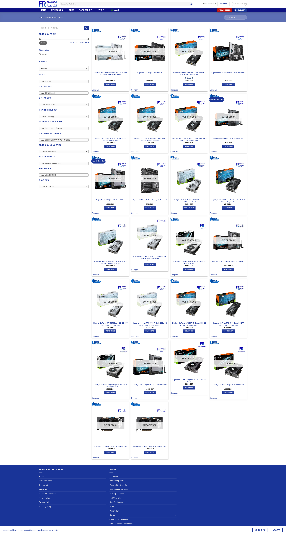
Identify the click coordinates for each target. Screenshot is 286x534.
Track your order (45, 481)
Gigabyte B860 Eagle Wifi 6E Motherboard (228, 138)
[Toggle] (175, 515)
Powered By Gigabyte (118, 485)
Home (43, 10)
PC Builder (113, 476)
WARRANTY (44, 489)
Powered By (85, 10)
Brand (111, 507)
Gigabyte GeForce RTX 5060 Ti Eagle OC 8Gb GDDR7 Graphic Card (228, 201)
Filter (43, 43)
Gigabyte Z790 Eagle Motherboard (149, 73)
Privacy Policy (44, 502)
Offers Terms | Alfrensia (118, 519)
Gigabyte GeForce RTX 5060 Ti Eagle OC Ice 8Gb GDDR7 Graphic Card (110, 262)
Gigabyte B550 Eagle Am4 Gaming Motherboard (150, 200)
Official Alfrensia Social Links (120, 524)
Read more (110, 84)
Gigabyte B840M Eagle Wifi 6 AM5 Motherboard (228, 73)
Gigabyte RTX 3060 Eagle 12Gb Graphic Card (149, 446)
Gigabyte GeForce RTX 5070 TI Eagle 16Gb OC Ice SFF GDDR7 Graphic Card (150, 324)
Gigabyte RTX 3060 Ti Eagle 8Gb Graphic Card (110, 446)
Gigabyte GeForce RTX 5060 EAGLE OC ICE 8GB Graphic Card (189, 201)
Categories (57, 10)
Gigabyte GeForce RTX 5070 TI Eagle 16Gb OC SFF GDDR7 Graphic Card (189, 324)
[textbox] (63, 81)
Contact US (43, 485)
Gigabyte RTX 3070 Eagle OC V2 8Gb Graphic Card (189, 381)
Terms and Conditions (47, 494)
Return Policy (44, 498)
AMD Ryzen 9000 (116, 494)
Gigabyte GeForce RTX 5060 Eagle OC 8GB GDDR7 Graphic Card (110, 139)
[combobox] (64, 81)
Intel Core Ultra (115, 498)
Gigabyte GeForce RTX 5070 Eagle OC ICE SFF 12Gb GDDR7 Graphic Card (110, 324)
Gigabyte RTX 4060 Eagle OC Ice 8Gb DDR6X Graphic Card (189, 262)
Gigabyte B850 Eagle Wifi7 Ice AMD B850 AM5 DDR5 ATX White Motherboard (110, 74)
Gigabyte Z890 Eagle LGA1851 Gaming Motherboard (110, 201)
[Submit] (191, 4)
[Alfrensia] (48, 4)
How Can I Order (116, 502)
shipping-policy (45, 507)
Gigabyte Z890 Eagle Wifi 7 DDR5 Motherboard (150, 385)
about (41, 476)
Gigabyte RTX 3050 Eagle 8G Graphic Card (228, 385)
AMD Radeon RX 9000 (118, 489)
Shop (71, 10)
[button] (239, 4)
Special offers (224, 10)
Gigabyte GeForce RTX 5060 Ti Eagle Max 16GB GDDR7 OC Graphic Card (189, 139)
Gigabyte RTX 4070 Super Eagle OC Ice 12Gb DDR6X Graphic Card (110, 386)
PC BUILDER (240, 10)
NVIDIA (101, 10)
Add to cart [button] (228, 84)
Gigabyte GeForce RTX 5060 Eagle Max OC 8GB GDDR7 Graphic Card (189, 74)
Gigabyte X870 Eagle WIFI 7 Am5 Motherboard (228, 261)
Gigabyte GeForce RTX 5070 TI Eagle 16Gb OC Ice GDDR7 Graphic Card (150, 257)
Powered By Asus (116, 481)
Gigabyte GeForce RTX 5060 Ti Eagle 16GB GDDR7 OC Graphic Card (149, 139)
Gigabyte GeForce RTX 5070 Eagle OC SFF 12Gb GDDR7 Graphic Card (228, 324)
